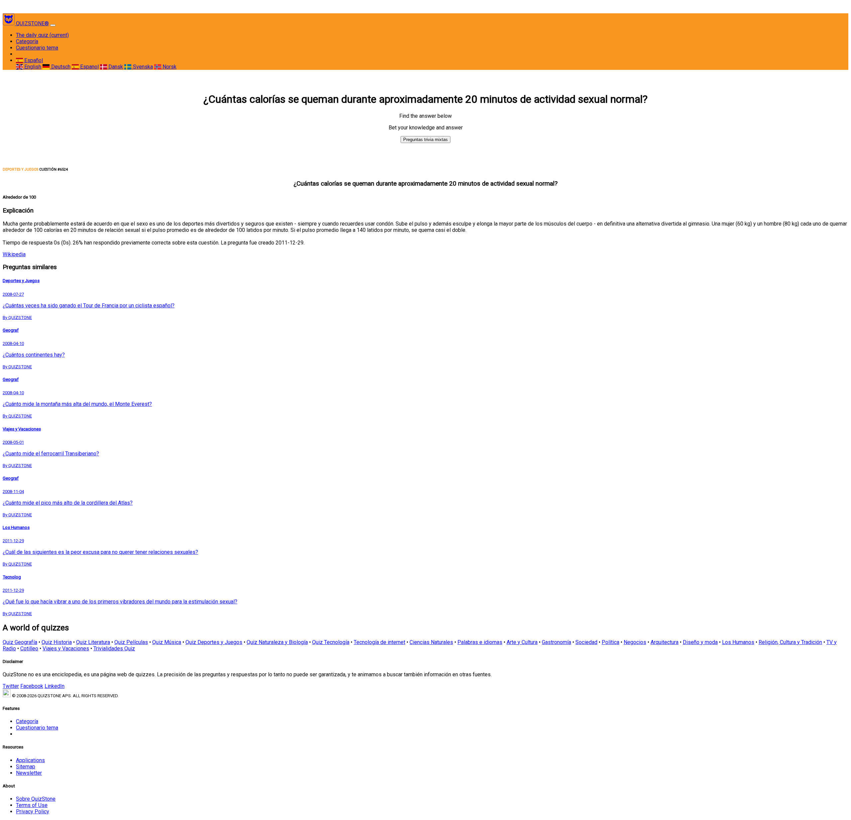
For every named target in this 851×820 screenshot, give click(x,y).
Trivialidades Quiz (114, 648)
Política (610, 642)
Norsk (169, 67)
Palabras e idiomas (479, 642)
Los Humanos (738, 642)
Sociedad (586, 642)
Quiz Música (166, 642)
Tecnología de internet (379, 642)
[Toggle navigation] (53, 25)
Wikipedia (14, 254)
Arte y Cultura (522, 642)
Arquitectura (664, 642)
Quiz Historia (57, 642)
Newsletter (29, 773)
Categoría (27, 41)
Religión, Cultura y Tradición (790, 642)
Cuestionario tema (37, 48)
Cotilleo (29, 648)
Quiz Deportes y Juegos (213, 642)
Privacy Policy (32, 811)
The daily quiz (42, 35)
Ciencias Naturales (431, 642)
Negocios (635, 642)
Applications (30, 760)
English (32, 67)
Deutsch (60, 67)
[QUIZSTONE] (9, 23)
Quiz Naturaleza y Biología (277, 642)
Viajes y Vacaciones (66, 648)
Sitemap (25, 766)
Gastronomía (556, 642)
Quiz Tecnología (330, 642)
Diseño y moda (700, 642)
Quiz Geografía (20, 642)
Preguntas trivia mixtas (425, 139)
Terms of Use (32, 805)
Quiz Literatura (93, 642)
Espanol (89, 67)
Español (33, 60)
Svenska (142, 67)
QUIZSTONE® (32, 23)
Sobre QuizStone (36, 799)
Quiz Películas (131, 642)
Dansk (115, 67)
